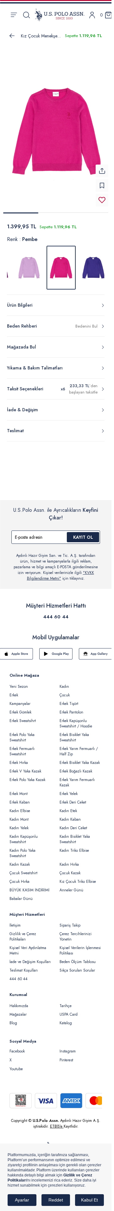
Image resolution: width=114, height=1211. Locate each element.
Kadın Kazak (20, 860)
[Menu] (14, 15)
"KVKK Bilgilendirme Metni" (60, 571)
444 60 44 (55, 612)
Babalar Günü (21, 895)
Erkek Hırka (19, 759)
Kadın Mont (19, 815)
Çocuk (65, 691)
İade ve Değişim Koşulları (30, 958)
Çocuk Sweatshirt (23, 869)
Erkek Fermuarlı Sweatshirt (22, 747)
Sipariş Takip (70, 921)
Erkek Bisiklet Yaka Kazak (80, 759)
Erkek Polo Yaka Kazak (27, 776)
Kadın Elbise (20, 807)
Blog (13, 1019)
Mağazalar (18, 1010)
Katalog (66, 1019)
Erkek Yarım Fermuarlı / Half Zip (79, 747)
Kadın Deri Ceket (73, 824)
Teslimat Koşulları (24, 966)
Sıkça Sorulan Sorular (77, 966)
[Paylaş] (102, 167)
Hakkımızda (19, 1002)
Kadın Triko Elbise (74, 847)
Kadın (64, 683)
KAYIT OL (83, 533)
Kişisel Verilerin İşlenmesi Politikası (80, 946)
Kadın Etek (68, 807)
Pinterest (66, 1056)
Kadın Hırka (69, 860)
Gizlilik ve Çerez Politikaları (23, 932)
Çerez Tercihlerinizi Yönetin (76, 932)
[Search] (26, 15)
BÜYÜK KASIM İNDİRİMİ (29, 886)
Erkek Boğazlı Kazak (76, 767)
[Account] (92, 15)
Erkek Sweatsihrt (23, 717)
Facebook (17, 1047)
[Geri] (12, 36)
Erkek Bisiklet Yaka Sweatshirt (74, 733)
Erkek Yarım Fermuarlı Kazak (77, 778)
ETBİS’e (57, 1122)
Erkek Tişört (69, 700)
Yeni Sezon (19, 683)
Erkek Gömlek (20, 708)
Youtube (16, 1065)
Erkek (14, 691)
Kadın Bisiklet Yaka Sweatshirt (75, 835)
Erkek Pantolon (71, 708)
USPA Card (69, 1010)
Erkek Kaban (20, 798)
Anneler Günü (71, 886)
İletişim (15, 921)
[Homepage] (59, 15)
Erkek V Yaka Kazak (25, 767)
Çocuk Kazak (70, 869)
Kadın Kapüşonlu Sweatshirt (24, 835)
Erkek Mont (19, 790)
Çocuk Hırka (19, 878)
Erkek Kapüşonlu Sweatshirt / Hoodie (76, 719)
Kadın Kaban (70, 815)
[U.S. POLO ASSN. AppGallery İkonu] (95, 650)
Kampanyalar (20, 700)
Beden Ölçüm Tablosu (78, 958)
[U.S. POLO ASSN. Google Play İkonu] (56, 650)
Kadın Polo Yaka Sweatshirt (22, 849)
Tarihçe (66, 1002)
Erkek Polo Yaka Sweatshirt (22, 733)
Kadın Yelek (19, 824)
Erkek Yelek (69, 790)
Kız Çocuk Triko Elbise (78, 878)
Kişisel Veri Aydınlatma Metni (28, 946)
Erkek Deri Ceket (73, 798)
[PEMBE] (28, 264)
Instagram (68, 1047)
